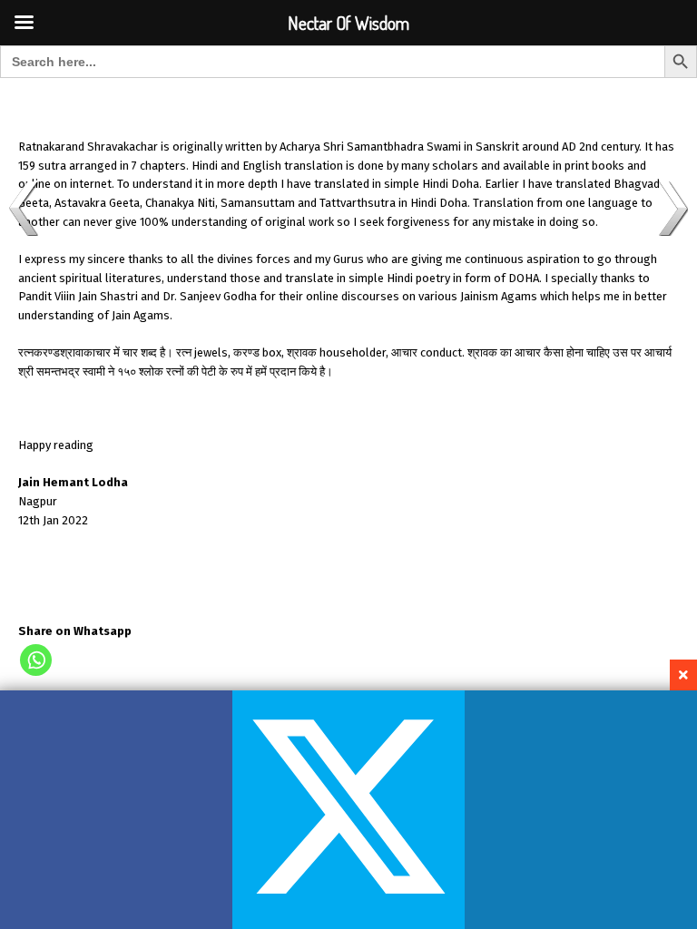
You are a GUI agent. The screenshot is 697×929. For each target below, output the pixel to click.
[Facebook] (116, 809)
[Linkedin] (581, 809)
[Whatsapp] (36, 660)
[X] (348, 809)
